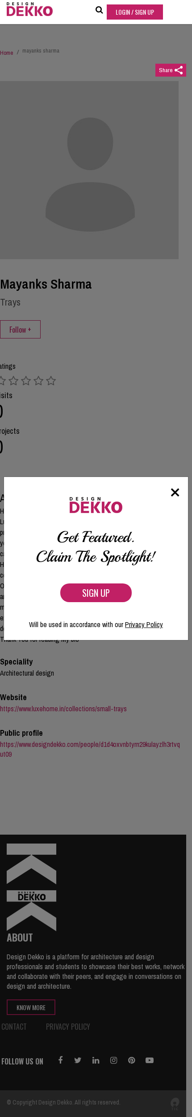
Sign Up (96, 592)
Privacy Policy (144, 624)
